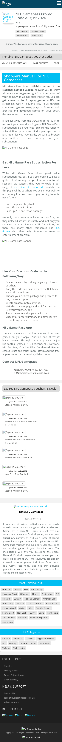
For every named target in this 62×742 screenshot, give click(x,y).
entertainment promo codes (29, 187)
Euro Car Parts (52, 603)
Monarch (6, 599)
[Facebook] (7, 715)
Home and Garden (28, 643)
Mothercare (52, 613)
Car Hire (6, 638)
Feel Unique (7, 622)
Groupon (6, 589)
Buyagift (17, 599)
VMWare (20, 603)
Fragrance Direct (9, 594)
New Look (21, 613)
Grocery (12, 643)
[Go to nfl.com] (31, 506)
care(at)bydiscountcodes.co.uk (19, 697)
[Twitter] (19, 715)
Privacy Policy (10, 670)
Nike (30, 608)
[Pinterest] (30, 715)
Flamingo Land (9, 608)
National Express (32, 599)
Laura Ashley (37, 589)
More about (22, 35)
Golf (4, 643)
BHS (26, 589)
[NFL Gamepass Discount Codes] (8, 18)
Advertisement (11, 702)
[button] (59, 3)
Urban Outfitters (35, 603)
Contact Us (9, 693)
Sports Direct (8, 613)
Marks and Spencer (38, 617)
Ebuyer (35, 594)
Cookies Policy (11, 679)
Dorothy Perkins (43, 608)
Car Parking (18, 638)
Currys (33, 613)
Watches (6, 648)
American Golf (49, 599)
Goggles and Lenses (45, 638)
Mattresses (45, 643)
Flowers (29, 638)
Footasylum (47, 594)
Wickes (22, 608)
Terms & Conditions (14, 675)
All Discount (22, 31)
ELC (57, 594)
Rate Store (36, 35)
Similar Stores (38, 31)
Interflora (22, 617)
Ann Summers (8, 617)
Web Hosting (19, 648)
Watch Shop (7, 603)
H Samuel (24, 594)
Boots (41, 613)
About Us (8, 666)
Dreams (17, 589)
